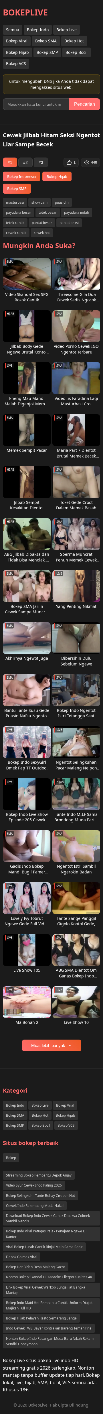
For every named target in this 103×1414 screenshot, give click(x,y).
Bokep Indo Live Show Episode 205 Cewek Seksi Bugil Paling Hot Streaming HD (27, 817)
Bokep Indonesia (21, 176)
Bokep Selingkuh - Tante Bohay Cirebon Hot (40, 1195)
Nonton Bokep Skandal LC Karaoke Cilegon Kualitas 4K (49, 1276)
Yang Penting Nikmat (76, 606)
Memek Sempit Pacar (27, 450)
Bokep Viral (16, 41)
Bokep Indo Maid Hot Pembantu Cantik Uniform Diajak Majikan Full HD (49, 1305)
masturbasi (15, 202)
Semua (12, 29)
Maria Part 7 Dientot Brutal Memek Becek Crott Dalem (76, 453)
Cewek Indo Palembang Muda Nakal (35, 1205)
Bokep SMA (46, 41)
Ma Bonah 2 (26, 1022)
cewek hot (42, 232)
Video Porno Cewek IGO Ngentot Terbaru (76, 349)
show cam (39, 202)
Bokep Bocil (77, 52)
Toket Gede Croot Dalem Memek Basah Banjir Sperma (76, 505)
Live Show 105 (26, 970)
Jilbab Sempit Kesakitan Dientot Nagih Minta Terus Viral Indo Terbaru (27, 505)
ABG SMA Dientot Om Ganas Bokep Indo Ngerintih (76, 973)
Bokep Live (66, 29)
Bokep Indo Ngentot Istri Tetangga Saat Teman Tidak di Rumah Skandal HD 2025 (76, 713)
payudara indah (76, 212)
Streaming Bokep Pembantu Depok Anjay (39, 1175)
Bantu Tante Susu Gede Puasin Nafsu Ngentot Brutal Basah (26, 713)
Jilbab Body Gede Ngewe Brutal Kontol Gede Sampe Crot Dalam (27, 349)
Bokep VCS (16, 63)
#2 (25, 162)
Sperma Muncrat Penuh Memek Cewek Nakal (76, 557)
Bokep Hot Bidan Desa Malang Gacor (35, 1266)
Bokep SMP (47, 52)
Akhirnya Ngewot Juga (26, 658)
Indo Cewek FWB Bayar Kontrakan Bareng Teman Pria (49, 1328)
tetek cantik (15, 222)
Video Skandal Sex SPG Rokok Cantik (26, 297)
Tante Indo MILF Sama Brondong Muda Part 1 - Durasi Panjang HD (76, 817)
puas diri (62, 202)
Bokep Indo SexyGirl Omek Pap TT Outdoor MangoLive (27, 765)
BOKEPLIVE (25, 12)
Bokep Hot (74, 41)
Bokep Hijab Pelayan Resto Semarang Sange (41, 1318)
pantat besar (42, 222)
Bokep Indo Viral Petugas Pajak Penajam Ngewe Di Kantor (46, 1234)
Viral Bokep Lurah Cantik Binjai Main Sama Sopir (44, 1246)
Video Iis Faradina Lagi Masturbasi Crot (76, 401)
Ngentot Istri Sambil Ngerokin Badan (76, 869)
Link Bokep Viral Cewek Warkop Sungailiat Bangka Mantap (45, 1290)
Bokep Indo (38, 29)
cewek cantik (16, 232)
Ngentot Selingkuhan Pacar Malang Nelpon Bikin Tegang (76, 765)
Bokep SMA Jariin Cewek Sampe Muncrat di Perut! (27, 609)
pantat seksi (69, 222)
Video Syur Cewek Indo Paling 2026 (34, 1185)
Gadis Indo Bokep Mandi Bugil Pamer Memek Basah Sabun (27, 869)
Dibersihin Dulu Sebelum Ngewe (76, 661)
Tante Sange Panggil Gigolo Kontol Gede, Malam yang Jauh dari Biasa (76, 921)
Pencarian (84, 104)
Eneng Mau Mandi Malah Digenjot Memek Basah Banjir (27, 401)
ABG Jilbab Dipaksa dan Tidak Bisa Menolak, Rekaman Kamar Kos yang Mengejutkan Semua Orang (26, 557)
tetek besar (48, 212)
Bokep (11, 1157)
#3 (41, 162)
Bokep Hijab (17, 52)
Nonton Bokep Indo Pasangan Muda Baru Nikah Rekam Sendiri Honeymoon (50, 1341)
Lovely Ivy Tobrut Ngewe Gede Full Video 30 (27, 921)
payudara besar (18, 212)
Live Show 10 (76, 1022)
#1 (10, 162)
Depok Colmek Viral (21, 1256)
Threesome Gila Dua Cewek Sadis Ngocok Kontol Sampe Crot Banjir (76, 297)
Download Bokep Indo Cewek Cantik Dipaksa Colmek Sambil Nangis (48, 1218)
